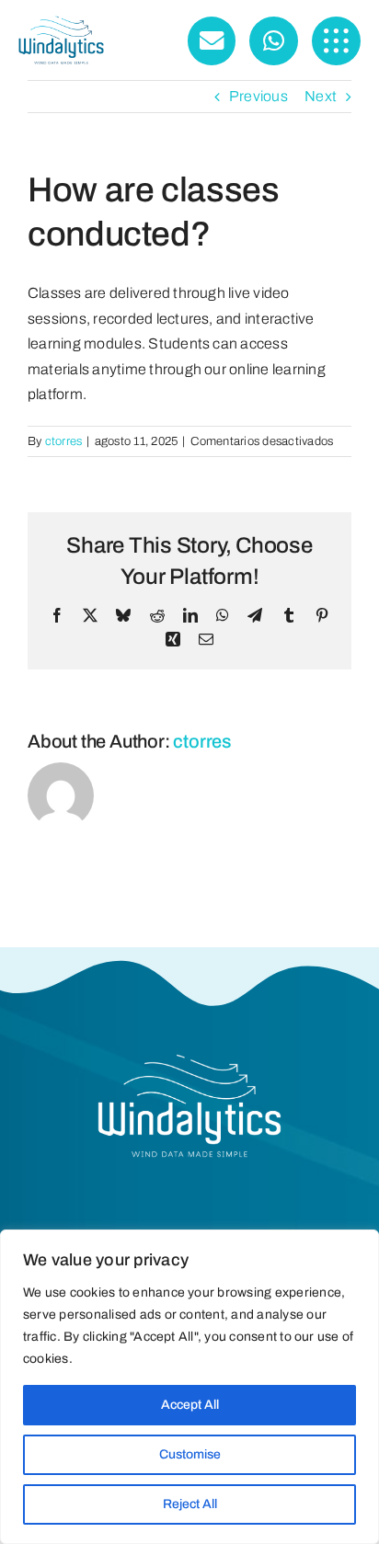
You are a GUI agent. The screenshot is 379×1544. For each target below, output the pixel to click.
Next (320, 96)
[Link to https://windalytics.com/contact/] (212, 41)
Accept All (190, 1405)
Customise (190, 1454)
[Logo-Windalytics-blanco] (189, 1061)
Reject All (190, 1504)
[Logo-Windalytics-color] (61, 22)
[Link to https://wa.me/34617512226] (273, 41)
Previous (258, 96)
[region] (189, 1386)
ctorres (64, 441)
